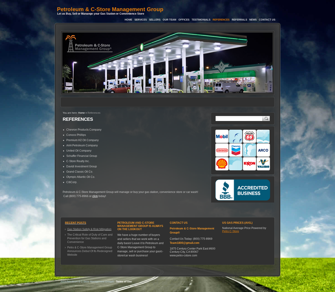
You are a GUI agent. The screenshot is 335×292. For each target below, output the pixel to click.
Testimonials (201, 19)
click (95, 196)
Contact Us (267, 19)
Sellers (154, 19)
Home (128, 19)
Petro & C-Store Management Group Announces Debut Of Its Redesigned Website (89, 251)
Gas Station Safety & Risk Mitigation (89, 229)
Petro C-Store (230, 231)
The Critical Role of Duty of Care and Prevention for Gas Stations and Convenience (90, 238)
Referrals (239, 19)
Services (140, 19)
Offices (183, 19)
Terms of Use (124, 281)
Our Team (169, 19)
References (221, 19)
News (253, 19)
